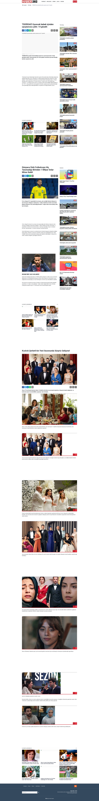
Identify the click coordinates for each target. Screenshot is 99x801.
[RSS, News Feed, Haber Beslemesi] (75, 786)
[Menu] (76, 2)
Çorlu (58, 1)
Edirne (54, 1)
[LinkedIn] (28, 30)
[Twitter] (25, 30)
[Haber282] (29, 1)
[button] (52, 30)
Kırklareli (49, 1)
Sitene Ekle (43, 786)
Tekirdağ (43, 1)
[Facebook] (23, 30)
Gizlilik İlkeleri (38, 786)
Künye (29, 786)
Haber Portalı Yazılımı (50, 798)
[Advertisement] (49, 14)
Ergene (62, 1)
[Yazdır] (32, 30)
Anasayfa (25, 5)
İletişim (33, 786)
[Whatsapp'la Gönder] (30, 30)
